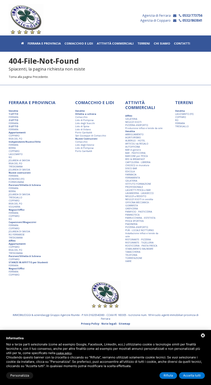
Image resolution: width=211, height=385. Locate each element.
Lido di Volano (83, 129)
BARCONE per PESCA (136, 155)
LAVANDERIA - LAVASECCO (139, 193)
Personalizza (19, 375)
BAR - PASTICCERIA (135, 152)
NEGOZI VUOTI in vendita (139, 199)
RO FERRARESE (17, 234)
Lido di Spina (82, 126)
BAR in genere (133, 149)
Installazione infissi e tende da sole (141, 235)
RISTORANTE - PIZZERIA (138, 239)
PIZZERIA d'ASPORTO (136, 125)
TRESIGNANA (16, 166)
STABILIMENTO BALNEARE (139, 248)
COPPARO (14, 135)
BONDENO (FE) (16, 178)
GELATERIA (131, 118)
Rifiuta (168, 375)
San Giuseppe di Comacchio (90, 135)
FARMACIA (130, 174)
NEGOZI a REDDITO (135, 196)
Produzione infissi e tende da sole (144, 128)
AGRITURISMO (133, 137)
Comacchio (81, 117)
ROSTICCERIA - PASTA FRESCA (141, 245)
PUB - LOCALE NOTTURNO (139, 230)
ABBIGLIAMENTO (134, 134)
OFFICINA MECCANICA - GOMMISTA (137, 204)
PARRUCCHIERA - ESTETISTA (140, 217)
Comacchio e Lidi (78, 43)
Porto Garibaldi (83, 132)
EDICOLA (130, 171)
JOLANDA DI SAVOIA (19, 169)
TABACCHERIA (132, 251)
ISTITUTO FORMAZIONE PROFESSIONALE (138, 185)
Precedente (40, 77)
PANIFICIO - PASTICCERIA (138, 211)
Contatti (182, 43)
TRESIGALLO (15, 197)
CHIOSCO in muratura (137, 165)
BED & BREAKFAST (135, 159)
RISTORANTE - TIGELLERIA (139, 242)
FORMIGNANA (16, 181)
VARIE (128, 261)
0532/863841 (192, 20)
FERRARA (13, 117)
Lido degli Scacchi (85, 123)
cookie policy (64, 353)
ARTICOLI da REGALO (136, 143)
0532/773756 (192, 15)
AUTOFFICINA (132, 146)
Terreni (143, 43)
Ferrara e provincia (44, 43)
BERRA (12, 147)
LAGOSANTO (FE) (184, 113)
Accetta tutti (192, 375)
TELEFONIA (131, 254)
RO (10, 157)
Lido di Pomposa (84, 120)
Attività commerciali (115, 43)
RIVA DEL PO (15, 138)
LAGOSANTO (16, 154)
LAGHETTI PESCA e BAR (138, 189)
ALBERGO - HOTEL (135, 140)
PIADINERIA (131, 223)
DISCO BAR (131, 168)
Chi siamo (162, 43)
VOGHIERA (14, 206)
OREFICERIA (131, 208)
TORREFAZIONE (133, 257)
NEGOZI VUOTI (133, 121)
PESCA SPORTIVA (134, 220)
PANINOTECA (132, 214)
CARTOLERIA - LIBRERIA (137, 162)
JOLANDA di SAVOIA (19, 160)
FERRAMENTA (132, 177)
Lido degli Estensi (84, 144)
